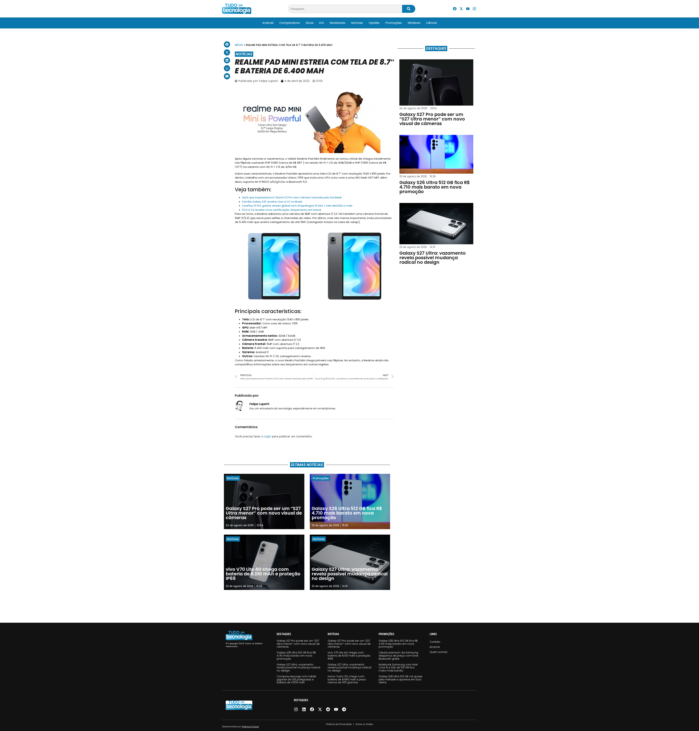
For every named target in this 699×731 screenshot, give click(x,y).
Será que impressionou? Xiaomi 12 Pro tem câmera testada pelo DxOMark (292, 197)
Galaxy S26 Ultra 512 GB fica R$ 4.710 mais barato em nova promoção (296, 656)
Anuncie (435, 647)
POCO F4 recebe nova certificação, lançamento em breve (281, 210)
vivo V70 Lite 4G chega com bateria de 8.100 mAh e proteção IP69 (349, 656)
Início (239, 45)
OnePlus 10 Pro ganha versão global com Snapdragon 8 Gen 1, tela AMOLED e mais (297, 206)
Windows (414, 23)
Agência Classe (250, 726)
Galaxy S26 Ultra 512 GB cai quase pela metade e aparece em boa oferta (400, 679)
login (267, 436)
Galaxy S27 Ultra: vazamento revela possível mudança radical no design (298, 668)
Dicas (309, 23)
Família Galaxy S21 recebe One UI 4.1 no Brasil (272, 202)
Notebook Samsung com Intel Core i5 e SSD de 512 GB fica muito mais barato (398, 668)
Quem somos (438, 652)
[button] (227, 44)
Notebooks (337, 23)
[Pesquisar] (408, 9)
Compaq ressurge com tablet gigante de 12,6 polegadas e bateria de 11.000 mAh (296, 679)
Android (267, 23)
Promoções (393, 23)
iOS (321, 23)
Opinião (374, 23)
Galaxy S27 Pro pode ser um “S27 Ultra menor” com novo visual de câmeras (298, 644)
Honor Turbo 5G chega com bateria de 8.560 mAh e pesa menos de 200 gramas (347, 679)
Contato (435, 642)
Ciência (431, 23)
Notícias (357, 23)
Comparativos (289, 23)
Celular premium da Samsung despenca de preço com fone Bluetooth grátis (398, 656)
